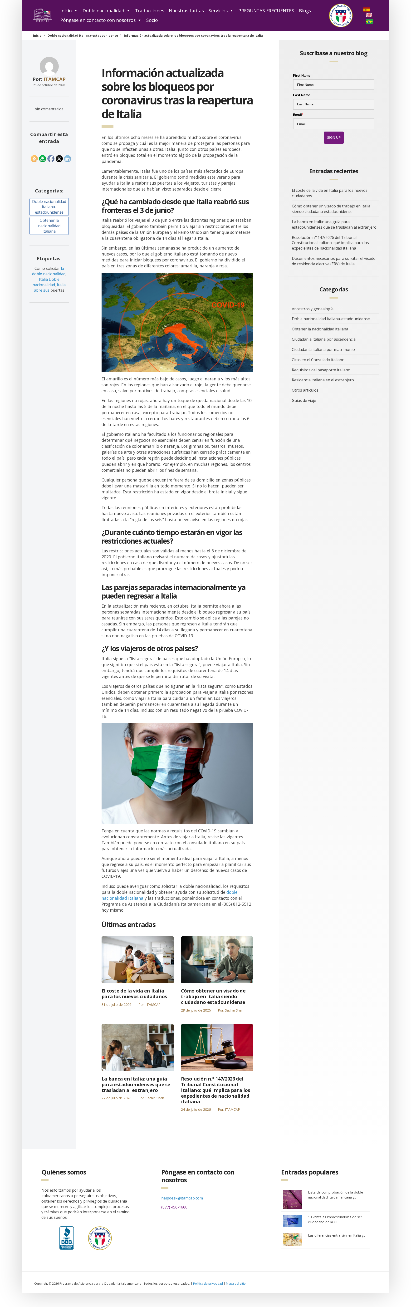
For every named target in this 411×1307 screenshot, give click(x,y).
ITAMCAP (55, 79)
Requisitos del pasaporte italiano (321, 370)
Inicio (66, 10)
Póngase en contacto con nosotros (98, 20)
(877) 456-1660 (174, 1207)
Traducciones (149, 10)
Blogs (305, 10)
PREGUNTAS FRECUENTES (266, 10)
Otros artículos (305, 390)
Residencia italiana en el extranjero (323, 380)
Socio (152, 20)
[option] (369, 15)
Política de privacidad (208, 1283)
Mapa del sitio (236, 1283)
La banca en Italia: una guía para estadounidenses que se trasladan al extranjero (136, 1084)
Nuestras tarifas (186, 10)
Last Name (301, 95)
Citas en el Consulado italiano (318, 359)
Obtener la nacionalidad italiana (49, 226)
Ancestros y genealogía (312, 308)
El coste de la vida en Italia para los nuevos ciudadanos (134, 993)
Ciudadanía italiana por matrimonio (323, 349)
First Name (301, 75)
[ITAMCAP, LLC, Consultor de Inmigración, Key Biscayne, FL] (66, 1237)
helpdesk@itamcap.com (182, 1198)
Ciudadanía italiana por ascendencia (324, 339)
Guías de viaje (304, 400)
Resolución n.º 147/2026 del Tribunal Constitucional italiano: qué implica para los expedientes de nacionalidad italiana (215, 1090)
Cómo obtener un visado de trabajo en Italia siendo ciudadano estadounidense (213, 996)
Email (298, 115)
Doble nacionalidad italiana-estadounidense (83, 35)
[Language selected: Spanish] (376, 15)
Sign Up (334, 137)
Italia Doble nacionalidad (46, 282)
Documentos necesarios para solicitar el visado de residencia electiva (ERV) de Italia (334, 261)
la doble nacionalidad (48, 271)
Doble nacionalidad (103, 10)
